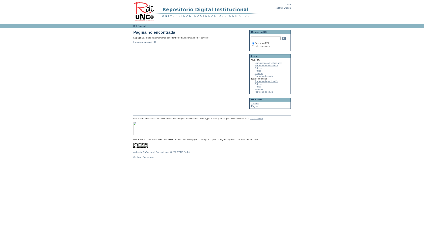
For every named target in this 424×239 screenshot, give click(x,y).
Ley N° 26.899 (256, 119)
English (287, 8)
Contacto (137, 157)
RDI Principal (139, 26)
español (279, 8)
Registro (255, 106)
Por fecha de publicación (266, 65)
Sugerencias (148, 157)
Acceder (255, 103)
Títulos (258, 71)
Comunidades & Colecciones (268, 63)
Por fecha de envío (264, 76)
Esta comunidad (262, 46)
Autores (258, 68)
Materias (259, 73)
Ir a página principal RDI (144, 42)
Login (288, 4)
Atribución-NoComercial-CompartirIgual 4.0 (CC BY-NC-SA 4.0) (161, 152)
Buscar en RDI (262, 43)
